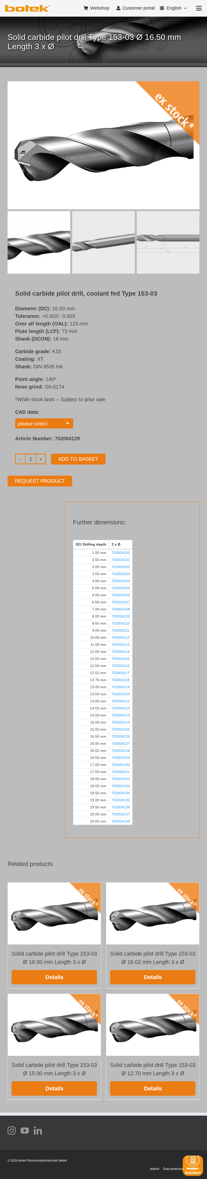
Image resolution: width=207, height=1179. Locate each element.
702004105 (121, 588)
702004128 (121, 751)
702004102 (121, 567)
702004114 (121, 652)
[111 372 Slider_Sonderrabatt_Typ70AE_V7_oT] (27, 7)
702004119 (121, 687)
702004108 (121, 609)
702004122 (121, 708)
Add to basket (78, 459)
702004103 (121, 574)
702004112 (121, 637)
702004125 (121, 729)
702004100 (121, 553)
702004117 (121, 673)
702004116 (121, 666)
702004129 (121, 758)
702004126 (121, 736)
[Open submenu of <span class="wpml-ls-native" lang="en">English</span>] (184, 8)
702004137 (121, 814)
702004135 (121, 800)
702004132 (121, 779)
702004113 (121, 645)
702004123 (121, 715)
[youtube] (25, 1130)
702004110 (121, 623)
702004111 (120, 630)
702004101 (121, 560)
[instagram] (12, 1130)
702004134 (121, 793)
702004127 (121, 743)
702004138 (121, 821)
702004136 (121, 807)
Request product (40, 481)
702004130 (121, 765)
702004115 (121, 659)
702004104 (121, 581)
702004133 (121, 786)
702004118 (121, 680)
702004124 (121, 722)
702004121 (121, 701)
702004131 (121, 772)
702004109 (121, 616)
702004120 (121, 694)
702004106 (121, 595)
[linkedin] (38, 1130)
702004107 (121, 602)
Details (54, 977)
